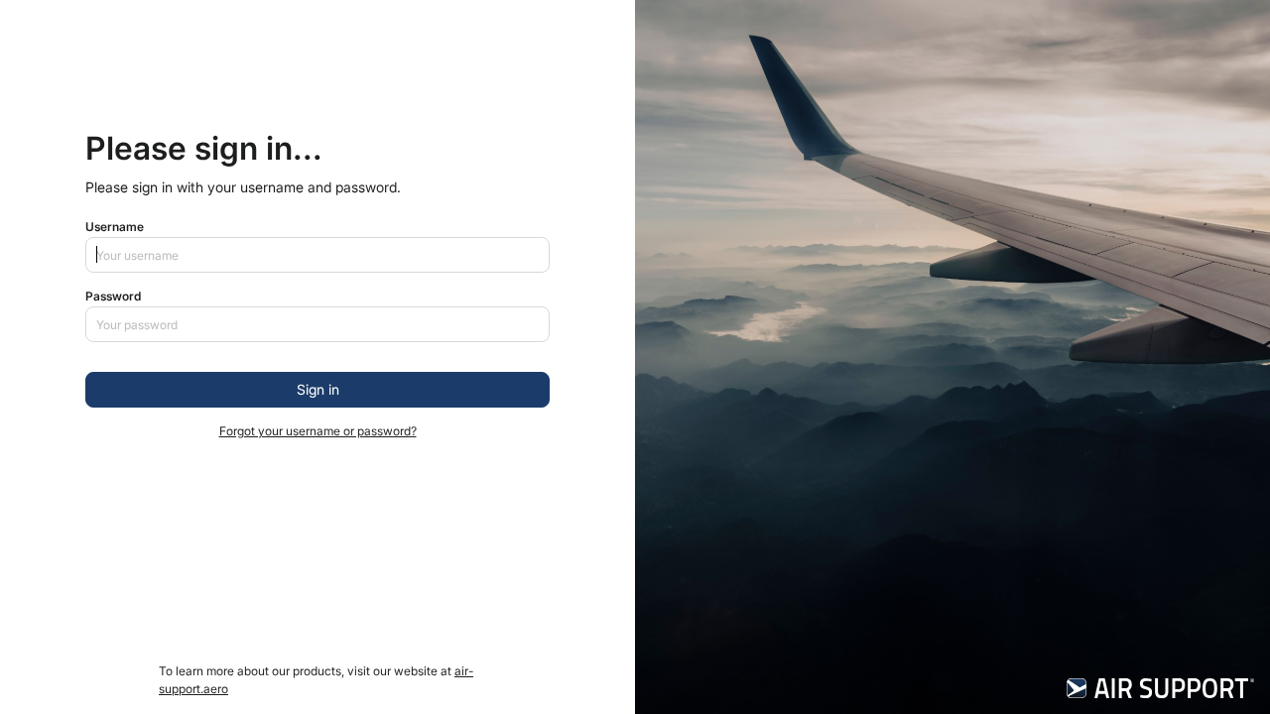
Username (114, 226)
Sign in (318, 389)
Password (113, 296)
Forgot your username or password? (318, 430)
